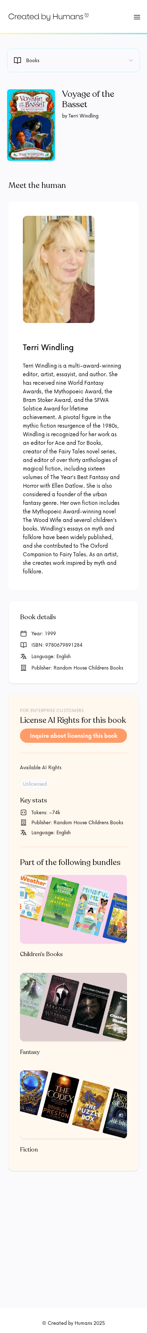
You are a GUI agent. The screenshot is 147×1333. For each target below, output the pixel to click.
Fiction (29, 1150)
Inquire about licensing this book (73, 735)
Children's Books (41, 954)
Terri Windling (48, 347)
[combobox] (73, 60)
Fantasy (30, 1052)
